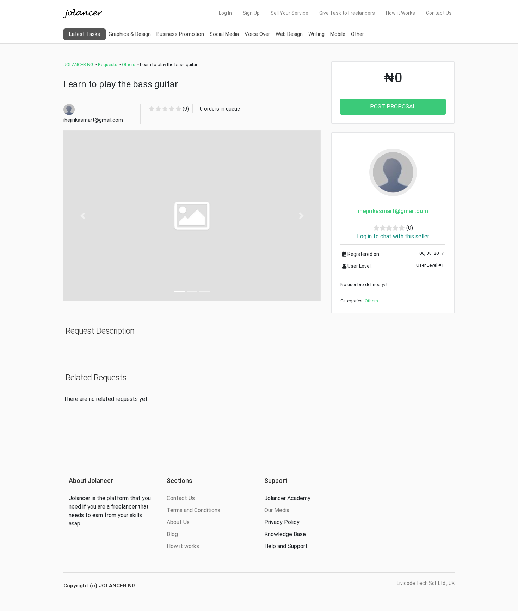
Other (357, 34)
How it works (183, 546)
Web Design (289, 34)
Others (371, 300)
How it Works (400, 13)
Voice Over (257, 34)
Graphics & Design (130, 34)
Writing (316, 34)
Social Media (224, 34)
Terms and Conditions (193, 510)
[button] (82, 216)
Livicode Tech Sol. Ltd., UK (426, 583)
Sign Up (251, 13)
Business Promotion (180, 34)
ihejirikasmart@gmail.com (393, 210)
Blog (172, 534)
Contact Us (439, 13)
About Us (178, 522)
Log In (225, 13)
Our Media (276, 510)
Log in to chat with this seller (393, 236)
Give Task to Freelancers (347, 13)
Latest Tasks (84, 34)
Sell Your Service (289, 13)
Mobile (337, 34)
